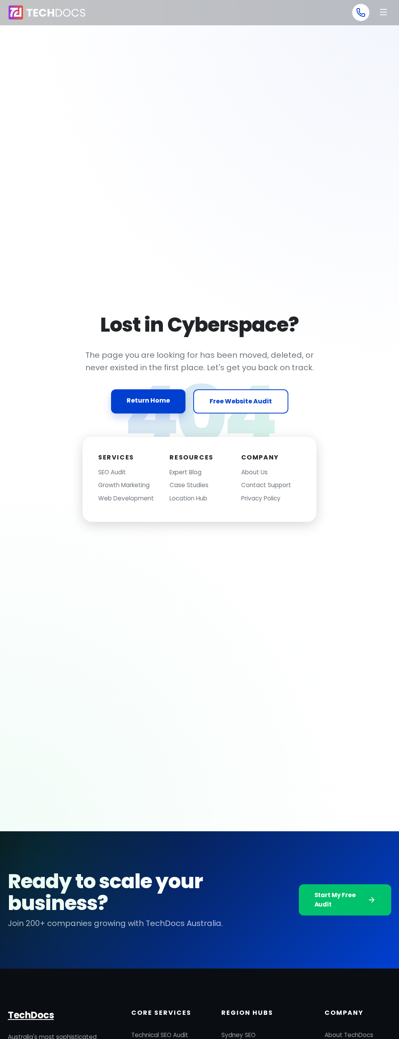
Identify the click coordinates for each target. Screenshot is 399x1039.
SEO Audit (112, 472)
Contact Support (266, 485)
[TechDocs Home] (47, 12)
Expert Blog (185, 472)
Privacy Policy (261, 498)
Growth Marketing (124, 485)
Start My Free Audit (335, 899)
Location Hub (188, 498)
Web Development (126, 498)
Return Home (148, 400)
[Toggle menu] (383, 12)
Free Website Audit (241, 401)
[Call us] (360, 12)
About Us (254, 472)
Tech (31, 1015)
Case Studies (188, 485)
